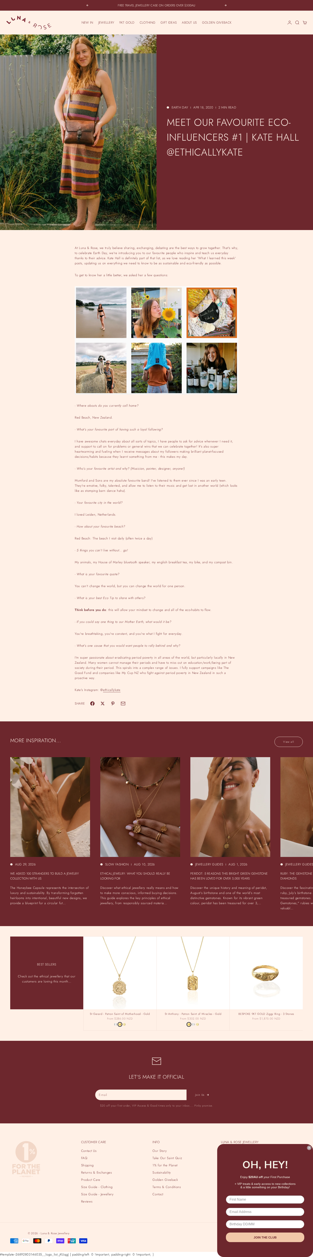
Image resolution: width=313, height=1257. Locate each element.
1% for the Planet (164, 1165)
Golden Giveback (165, 1179)
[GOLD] (120, 1024)
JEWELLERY (106, 22)
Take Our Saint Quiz (167, 1158)
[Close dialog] (309, 1148)
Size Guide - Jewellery (97, 1194)
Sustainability (161, 1172)
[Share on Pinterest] (112, 703)
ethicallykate (112, 690)
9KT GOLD (126, 22)
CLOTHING (147, 22)
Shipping (87, 1165)
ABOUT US (189, 22)
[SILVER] (116, 1024)
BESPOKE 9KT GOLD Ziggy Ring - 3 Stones (266, 1014)
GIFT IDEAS (169, 22)
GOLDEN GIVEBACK (217, 22)
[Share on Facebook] (92, 703)
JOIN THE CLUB (265, 1237)
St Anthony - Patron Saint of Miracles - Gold (193, 1014)
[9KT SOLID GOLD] (124, 1024)
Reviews (87, 1201)
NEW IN (87, 22)
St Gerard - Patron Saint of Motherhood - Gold (120, 1014)
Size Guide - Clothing (97, 1187)
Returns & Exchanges (96, 1172)
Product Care (90, 1179)
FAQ (84, 1158)
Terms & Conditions (166, 1187)
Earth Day (180, 107)
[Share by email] (123, 703)
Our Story (159, 1150)
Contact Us (89, 1150)
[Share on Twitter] (102, 703)
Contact (157, 1194)
